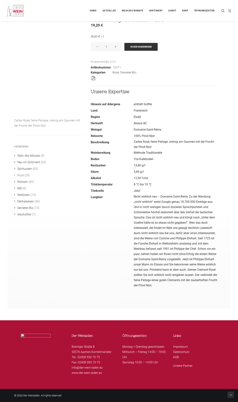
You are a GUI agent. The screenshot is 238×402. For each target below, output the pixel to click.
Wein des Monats (132, 10)
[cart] (229, 10)
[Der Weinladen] (14, 10)
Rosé (115, 72)
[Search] (223, 10)
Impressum (180, 346)
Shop (185, 10)
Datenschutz (181, 352)
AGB (176, 357)
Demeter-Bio (128, 72)
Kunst (172, 10)
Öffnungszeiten (204, 10)
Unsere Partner (182, 365)
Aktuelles (109, 10)
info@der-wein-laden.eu (87, 367)
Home (93, 10)
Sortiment (156, 10)
